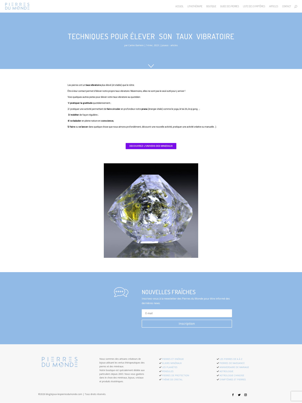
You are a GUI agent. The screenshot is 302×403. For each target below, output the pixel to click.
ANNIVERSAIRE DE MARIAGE (234, 367)
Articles (273, 6)
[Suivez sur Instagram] (245, 394)
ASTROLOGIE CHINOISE (232, 375)
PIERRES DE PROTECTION (175, 375)
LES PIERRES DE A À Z (231, 358)
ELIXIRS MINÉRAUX (172, 363)
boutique (211, 6)
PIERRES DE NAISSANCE (232, 363)
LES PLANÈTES (169, 367)
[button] (151, 146)
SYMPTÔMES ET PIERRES (233, 379)
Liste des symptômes (254, 6)
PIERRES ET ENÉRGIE (173, 358)
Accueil (179, 6)
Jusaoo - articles (169, 45)
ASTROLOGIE (226, 371)
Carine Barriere (136, 45)
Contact (286, 6)
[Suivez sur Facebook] (232, 394)
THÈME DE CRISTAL (172, 379)
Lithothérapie (194, 6)
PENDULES (167, 371)
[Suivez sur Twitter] (239, 394)
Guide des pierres (229, 6)
